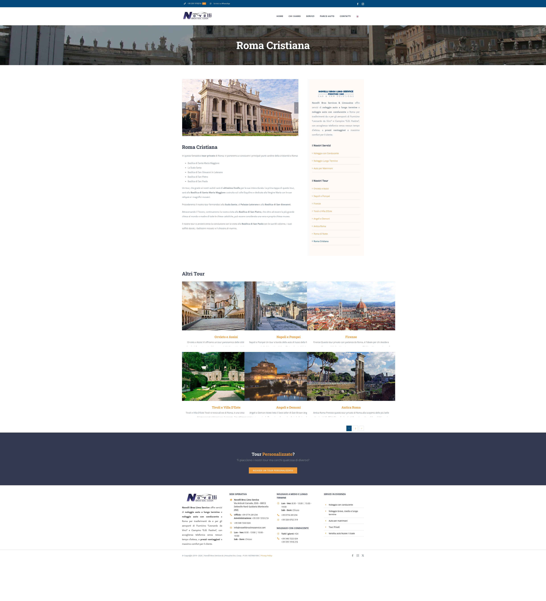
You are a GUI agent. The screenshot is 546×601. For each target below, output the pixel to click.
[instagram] (358, 555)
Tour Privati (334, 527)
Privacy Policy (266, 555)
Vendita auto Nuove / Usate (342, 533)
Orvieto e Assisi (321, 188)
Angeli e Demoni (322, 218)
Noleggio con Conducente (326, 153)
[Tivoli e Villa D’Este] (226, 376)
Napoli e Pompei (322, 196)
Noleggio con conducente (341, 504)
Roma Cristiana (321, 241)
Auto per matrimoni (338, 520)
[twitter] (363, 555)
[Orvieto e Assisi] (226, 305)
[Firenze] (351, 305)
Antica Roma (320, 226)
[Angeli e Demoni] (288, 376)
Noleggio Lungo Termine (326, 160)
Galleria (230, 306)
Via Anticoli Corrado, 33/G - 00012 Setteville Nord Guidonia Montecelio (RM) (251, 506)
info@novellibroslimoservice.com (249, 527)
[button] (184, 108)
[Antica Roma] (351, 376)
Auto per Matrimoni (323, 168)
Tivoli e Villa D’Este (323, 211)
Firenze (317, 203)
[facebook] (352, 555)
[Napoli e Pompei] (288, 305)
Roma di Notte (321, 233)
